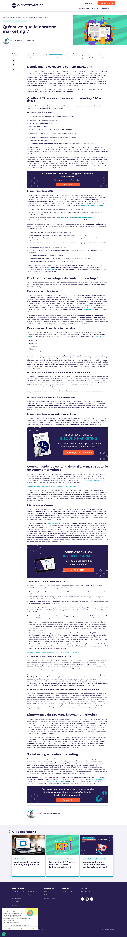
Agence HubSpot (68, 891)
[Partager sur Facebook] (13, 65)
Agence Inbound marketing (21, 895)
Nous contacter (86, 891)
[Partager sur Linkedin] (13, 60)
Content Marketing (21, 21)
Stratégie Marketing (9, 21)
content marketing (56, 54)
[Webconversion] (27, 5)
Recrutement (85, 895)
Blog (113, 8)
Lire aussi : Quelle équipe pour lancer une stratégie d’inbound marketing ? (53, 486)
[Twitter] (87, 899)
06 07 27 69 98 (89, 3)
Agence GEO (16, 905)
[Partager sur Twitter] (13, 69)
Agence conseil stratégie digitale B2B (24, 891)
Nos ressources (49, 898)
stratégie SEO (87, 309)
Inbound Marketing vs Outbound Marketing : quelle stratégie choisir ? (95, 864)
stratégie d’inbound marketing (92, 205)
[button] (4, 934)
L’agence (95, 8)
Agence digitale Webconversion (12, 17)
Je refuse (7, 928)
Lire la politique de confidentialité (11, 922)
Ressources (105, 8)
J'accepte (32, 928)
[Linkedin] (82, 899)
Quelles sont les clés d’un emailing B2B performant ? (27, 863)
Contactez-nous (104, 3)
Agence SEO (16, 902)
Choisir (20, 928)
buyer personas (52, 523)
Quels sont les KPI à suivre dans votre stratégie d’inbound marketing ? (61, 864)
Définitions (48, 895)
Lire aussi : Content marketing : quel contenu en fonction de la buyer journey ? (54, 652)
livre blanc (50, 269)
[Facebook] (91, 899)
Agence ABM (16, 898)
